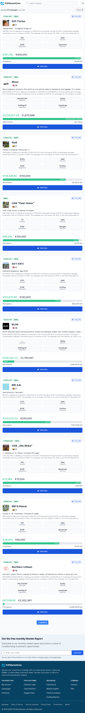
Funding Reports (53, 697)
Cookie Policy (56, 657)
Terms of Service (17, 704)
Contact (74, 685)
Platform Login (30, 685)
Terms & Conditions (32, 704)
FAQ (72, 689)
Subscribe (77, 653)
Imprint (67, 704)
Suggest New (29, 693)
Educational (51, 685)
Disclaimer (5, 704)
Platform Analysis (53, 693)
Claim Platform (30, 689)
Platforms (5, 693)
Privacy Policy (44, 657)
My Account (6, 685)
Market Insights (53, 689)
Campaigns (6, 689)
